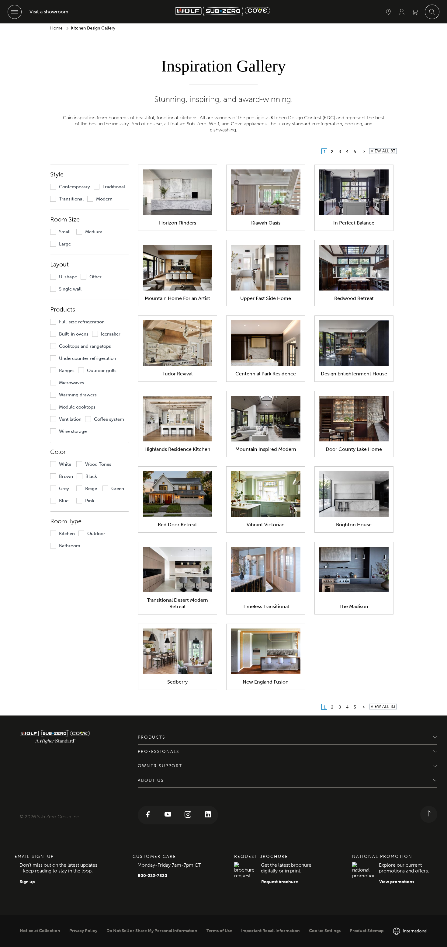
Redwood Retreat (354, 298)
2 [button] (332, 151)
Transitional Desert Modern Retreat (177, 603)
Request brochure (279, 881)
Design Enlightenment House (354, 374)
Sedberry (177, 682)
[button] (363, 151)
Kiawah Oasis (265, 223)
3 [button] (339, 151)
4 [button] (347, 151)
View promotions (396, 881)
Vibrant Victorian (266, 524)
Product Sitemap (367, 930)
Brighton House (354, 524)
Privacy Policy (83, 930)
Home (56, 28)
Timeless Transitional (266, 606)
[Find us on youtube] (168, 815)
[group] (70, 186)
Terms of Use (219, 930)
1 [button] (324, 151)
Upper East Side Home (265, 298)
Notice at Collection (40, 930)
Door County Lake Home (354, 449)
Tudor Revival (177, 374)
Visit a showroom (48, 12)
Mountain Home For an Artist (177, 298)
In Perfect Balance (353, 223)
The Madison (353, 606)
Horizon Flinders (177, 223)
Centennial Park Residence (265, 374)
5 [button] (355, 151)
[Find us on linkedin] (208, 815)
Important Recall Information (270, 930)
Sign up (27, 881)
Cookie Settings (325, 930)
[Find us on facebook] (148, 815)
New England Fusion (266, 682)
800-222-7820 (152, 875)
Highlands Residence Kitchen (177, 449)
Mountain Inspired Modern (265, 449)
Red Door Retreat (177, 524)
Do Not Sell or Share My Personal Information (151, 930)
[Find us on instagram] (188, 815)
